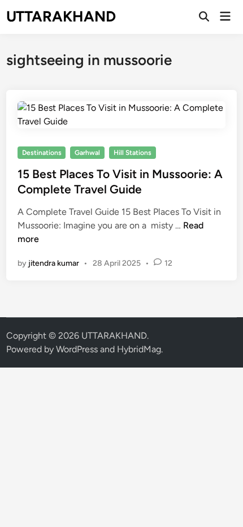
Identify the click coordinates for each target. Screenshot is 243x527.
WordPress (77, 349)
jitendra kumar (53, 263)
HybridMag (139, 349)
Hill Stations (132, 153)
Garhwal (87, 153)
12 (168, 263)
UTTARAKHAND (61, 16)
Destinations (42, 153)
